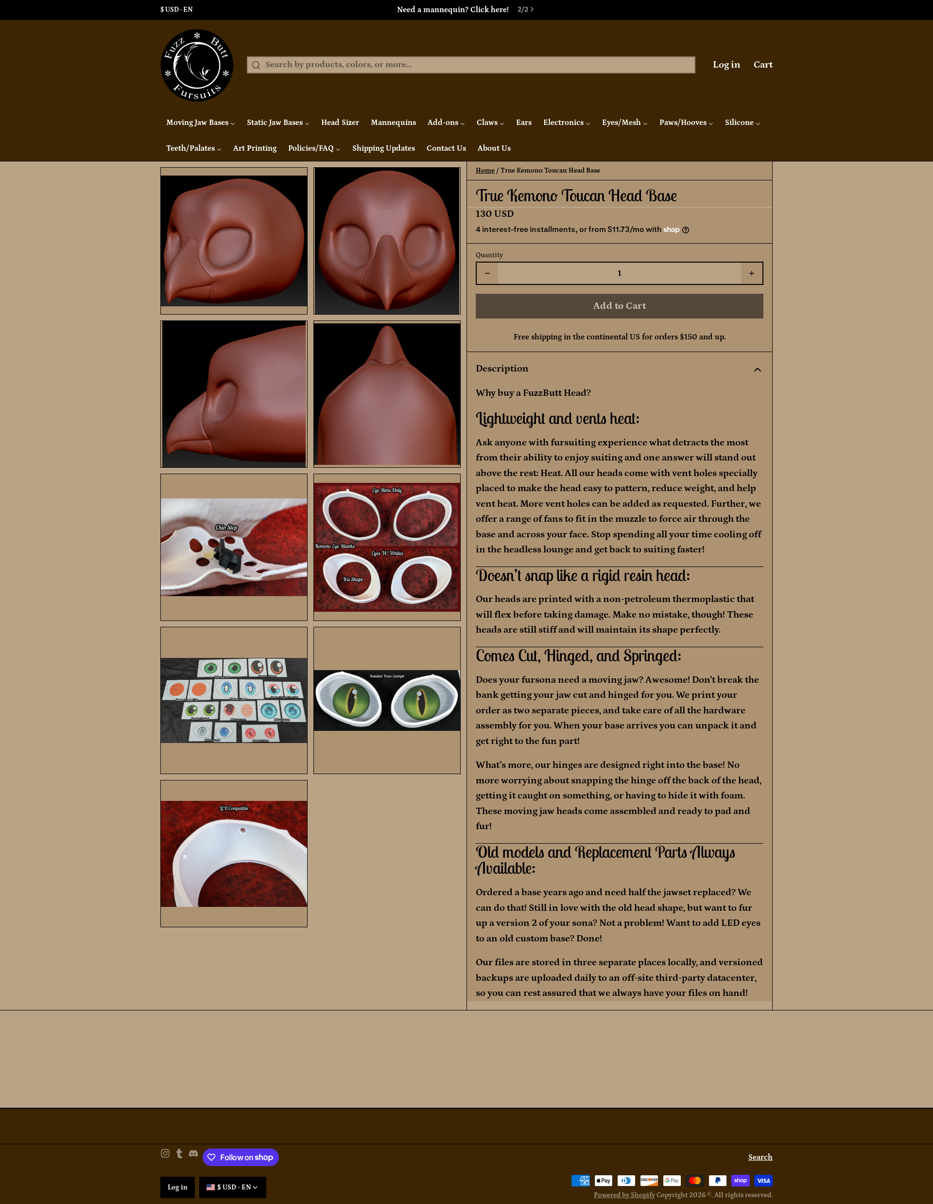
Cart (763, 64)
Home (485, 171)
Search (760, 1157)
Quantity (489, 255)
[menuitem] (200, 122)
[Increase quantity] (751, 273)
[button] (619, 306)
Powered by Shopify (624, 1195)
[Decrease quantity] (487, 273)
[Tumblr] (179, 1158)
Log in (727, 64)
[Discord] (193, 1158)
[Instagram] (165, 1158)
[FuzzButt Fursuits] (197, 65)
